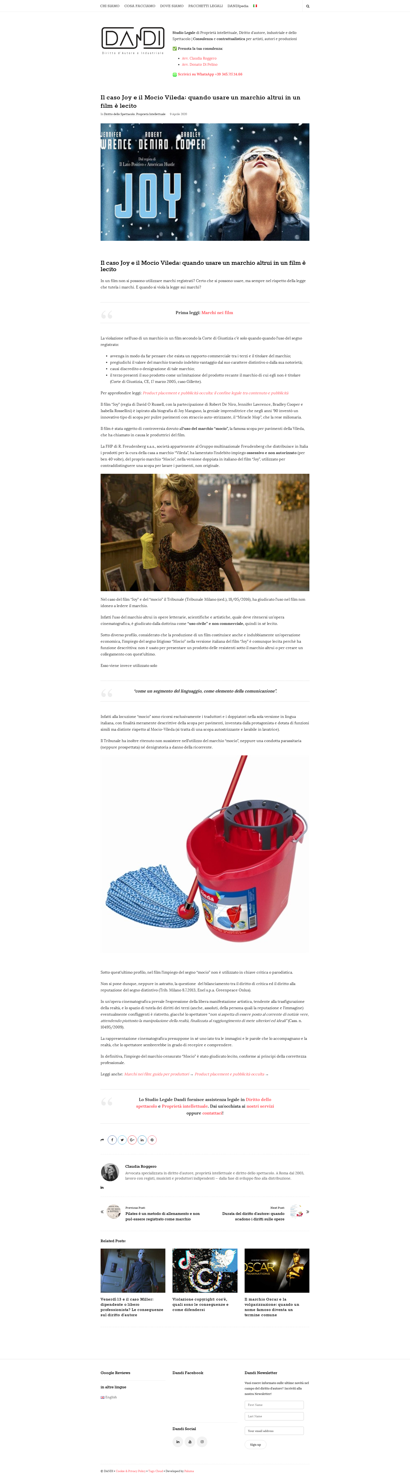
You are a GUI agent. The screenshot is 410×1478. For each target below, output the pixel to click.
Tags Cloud (155, 1471)
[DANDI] (133, 40)
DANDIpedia (238, 6)
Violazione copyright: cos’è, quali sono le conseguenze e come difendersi (200, 1304)
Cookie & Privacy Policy (131, 1471)
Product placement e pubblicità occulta (230, 1074)
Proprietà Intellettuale (151, 114)
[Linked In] (177, 1441)
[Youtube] (190, 1441)
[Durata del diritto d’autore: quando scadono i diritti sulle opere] (296, 1211)
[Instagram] (202, 1441)
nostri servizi (260, 1106)
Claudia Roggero (141, 1166)
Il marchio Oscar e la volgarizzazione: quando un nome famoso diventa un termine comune (272, 1307)
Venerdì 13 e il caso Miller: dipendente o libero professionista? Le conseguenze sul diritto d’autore (132, 1307)
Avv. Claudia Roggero (199, 58)
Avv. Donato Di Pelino (200, 64)
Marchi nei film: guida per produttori (156, 1074)
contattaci (212, 1113)
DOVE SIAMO (172, 6)
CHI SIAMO (110, 6)
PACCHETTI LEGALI (205, 6)
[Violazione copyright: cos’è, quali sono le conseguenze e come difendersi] (204, 1271)
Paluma (189, 1471)
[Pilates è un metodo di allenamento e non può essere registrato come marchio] (114, 1211)
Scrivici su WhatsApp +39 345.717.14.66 (210, 74)
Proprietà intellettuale (185, 1106)
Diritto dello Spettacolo (119, 114)
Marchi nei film (217, 312)
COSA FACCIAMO (139, 6)
